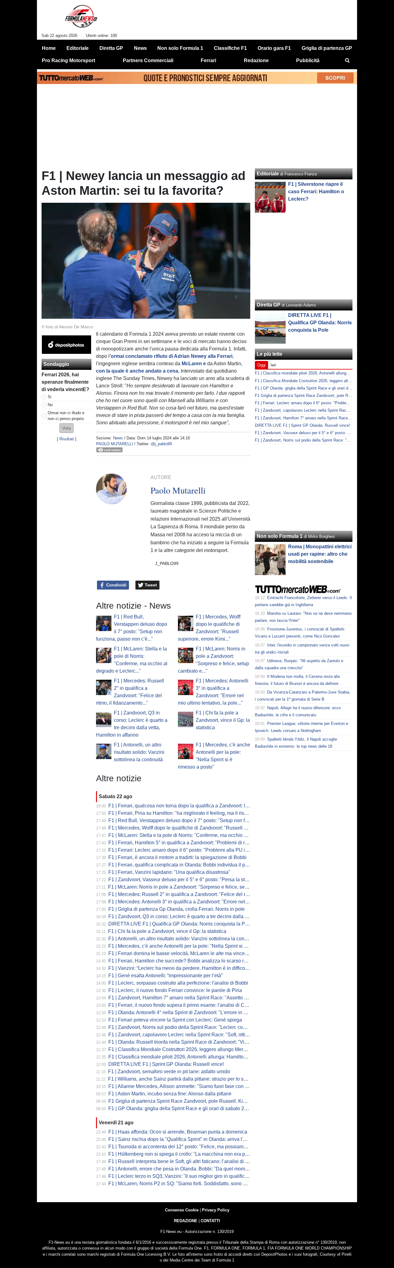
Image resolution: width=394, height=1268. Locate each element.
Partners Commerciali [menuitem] (148, 60)
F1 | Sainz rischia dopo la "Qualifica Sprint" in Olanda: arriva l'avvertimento (189, 1139)
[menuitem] (347, 60)
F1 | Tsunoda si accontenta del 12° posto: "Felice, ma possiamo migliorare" (189, 1146)
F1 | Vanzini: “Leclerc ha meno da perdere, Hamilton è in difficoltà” (180, 968)
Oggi (261, 365)
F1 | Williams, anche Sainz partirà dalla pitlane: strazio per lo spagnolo (184, 1079)
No (50, 404)
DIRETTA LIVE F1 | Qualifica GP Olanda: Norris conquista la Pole (180, 923)
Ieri (273, 365)
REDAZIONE (185, 1220)
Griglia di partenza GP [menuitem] (327, 48)
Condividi (116, 584)
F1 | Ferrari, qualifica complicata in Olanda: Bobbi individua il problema (185, 864)
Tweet (150, 584)
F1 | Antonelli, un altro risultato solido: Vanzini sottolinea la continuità (139, 752)
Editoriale (268, 173)
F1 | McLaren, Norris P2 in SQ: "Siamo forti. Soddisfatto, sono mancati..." (187, 1183)
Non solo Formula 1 (280, 536)
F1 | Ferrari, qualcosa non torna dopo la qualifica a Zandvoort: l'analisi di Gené (193, 805)
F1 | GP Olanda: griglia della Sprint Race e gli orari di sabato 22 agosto (185, 1108)
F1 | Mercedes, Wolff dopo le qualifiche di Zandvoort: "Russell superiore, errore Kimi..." (202, 827)
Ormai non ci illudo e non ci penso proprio (66, 415)
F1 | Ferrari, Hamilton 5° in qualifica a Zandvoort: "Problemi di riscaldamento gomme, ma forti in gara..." (220, 842)
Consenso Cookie (182, 1210)
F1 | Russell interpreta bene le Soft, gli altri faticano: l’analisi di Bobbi (183, 1161)
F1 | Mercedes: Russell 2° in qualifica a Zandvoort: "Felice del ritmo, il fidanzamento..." (202, 894)
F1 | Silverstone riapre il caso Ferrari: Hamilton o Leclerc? (316, 192)
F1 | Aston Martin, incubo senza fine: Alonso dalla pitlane (169, 1093)
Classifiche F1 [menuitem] (230, 48)
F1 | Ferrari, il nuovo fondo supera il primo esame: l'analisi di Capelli (182, 1005)
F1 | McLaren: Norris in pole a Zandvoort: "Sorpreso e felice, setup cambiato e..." (195, 887)
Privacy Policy (215, 1210)
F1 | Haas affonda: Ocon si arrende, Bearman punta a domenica (177, 1131)
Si (49, 396)
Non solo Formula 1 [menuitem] (180, 48)
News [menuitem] (140, 48)
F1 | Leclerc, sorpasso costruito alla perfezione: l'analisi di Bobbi (178, 983)
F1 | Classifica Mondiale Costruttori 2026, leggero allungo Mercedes (182, 1049)
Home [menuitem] (49, 48)
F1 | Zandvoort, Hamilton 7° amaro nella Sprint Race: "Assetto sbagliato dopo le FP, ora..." (206, 997)
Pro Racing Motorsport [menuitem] (68, 60)
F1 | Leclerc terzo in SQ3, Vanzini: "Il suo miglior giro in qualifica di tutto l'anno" (193, 1176)
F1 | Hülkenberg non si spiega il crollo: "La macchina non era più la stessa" (189, 1154)
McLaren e (193, 363)
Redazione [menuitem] (256, 60)
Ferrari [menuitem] (208, 60)
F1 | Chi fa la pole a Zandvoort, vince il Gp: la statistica (223, 720)
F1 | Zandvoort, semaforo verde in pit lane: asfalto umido (169, 1071)
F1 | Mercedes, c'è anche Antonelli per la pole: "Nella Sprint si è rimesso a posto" (196, 946)
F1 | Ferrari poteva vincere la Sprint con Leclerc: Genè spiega (175, 1019)
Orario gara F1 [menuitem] (274, 48)
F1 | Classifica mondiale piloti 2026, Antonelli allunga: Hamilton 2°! (180, 1056)
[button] (66, 428)
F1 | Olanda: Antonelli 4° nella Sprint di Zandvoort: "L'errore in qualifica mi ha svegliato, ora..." (209, 1012)
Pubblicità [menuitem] (308, 60)
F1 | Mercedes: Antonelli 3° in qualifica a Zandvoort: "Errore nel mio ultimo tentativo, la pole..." (209, 901)
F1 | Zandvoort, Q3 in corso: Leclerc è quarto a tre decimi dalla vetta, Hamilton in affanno (204, 916)
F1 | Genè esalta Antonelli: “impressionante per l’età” (165, 975)
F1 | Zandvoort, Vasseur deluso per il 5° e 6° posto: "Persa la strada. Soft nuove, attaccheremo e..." (215, 879)
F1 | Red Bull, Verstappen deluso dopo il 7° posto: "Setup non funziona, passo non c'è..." (204, 820)
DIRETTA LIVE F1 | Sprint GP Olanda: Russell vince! (166, 1064)
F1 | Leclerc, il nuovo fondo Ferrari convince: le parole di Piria (175, 990)
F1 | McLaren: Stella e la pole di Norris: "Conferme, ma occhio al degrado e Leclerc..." (201, 835)
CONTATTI (210, 1220)
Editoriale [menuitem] (77, 48)
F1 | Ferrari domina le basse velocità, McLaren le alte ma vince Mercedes (187, 953)
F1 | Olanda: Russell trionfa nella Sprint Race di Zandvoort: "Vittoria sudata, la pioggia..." (204, 1042)
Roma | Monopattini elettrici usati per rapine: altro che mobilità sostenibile (320, 554)
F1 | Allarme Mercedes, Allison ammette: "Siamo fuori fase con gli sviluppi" (189, 1086)
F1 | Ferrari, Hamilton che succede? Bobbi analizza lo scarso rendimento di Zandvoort (202, 960)
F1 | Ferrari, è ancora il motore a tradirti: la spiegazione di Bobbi (177, 857)
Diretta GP (268, 304)
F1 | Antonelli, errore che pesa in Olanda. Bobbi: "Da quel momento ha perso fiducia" (200, 1168)
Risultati (66, 439)
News (118, 438)
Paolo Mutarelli (114, 444)
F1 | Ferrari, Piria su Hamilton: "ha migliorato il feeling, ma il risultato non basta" (194, 813)
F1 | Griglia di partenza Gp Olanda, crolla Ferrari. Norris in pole (176, 909)
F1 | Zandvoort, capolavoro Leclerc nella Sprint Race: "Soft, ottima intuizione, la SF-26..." (204, 1034)
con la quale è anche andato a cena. (137, 371)
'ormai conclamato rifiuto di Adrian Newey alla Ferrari (171, 356)
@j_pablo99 (161, 444)
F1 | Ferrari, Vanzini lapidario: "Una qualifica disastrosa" (169, 872)
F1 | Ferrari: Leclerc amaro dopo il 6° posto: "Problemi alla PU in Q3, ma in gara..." (197, 850)
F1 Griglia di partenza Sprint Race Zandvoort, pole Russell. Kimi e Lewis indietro (196, 1101)
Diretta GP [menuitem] (111, 48)
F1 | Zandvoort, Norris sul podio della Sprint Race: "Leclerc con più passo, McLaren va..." (205, 1027)
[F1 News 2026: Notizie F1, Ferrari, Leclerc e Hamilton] (81, 19)
